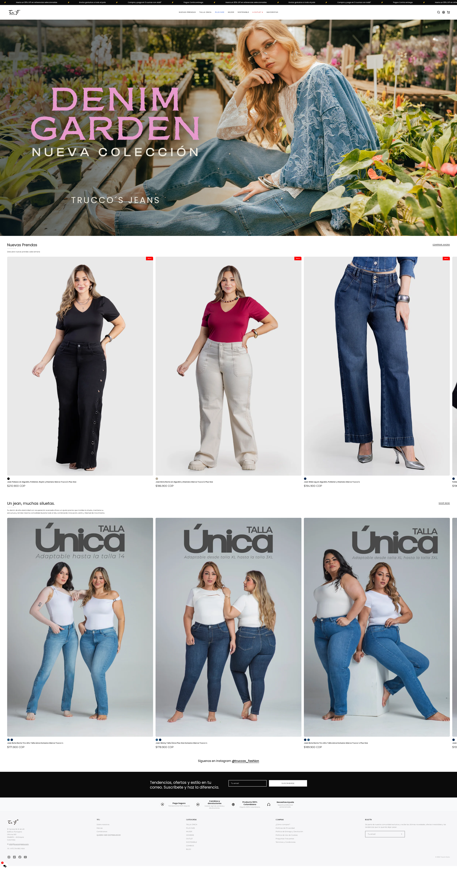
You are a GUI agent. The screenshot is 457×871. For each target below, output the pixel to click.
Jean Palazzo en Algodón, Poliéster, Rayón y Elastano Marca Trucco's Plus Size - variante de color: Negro (8, 478)
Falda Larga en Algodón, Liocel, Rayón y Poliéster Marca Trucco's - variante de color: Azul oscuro (453, 478)
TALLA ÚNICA (191, 824)
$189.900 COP (313, 747)
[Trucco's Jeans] (14, 12)
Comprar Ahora (441, 245)
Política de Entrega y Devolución (289, 831)
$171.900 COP (16, 747)
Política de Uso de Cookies (287, 835)
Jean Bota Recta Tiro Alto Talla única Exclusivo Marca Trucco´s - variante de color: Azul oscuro (11, 740)
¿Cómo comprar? (283, 824)
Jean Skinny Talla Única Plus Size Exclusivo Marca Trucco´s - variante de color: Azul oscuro (160, 740)
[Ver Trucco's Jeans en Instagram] (9, 857)
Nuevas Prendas (22, 245)
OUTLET (189, 839)
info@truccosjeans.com (19, 844)
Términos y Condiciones (286, 842)
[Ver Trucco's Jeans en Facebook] (20, 857)
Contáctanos (102, 831)
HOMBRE (190, 835)
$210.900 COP (16, 486)
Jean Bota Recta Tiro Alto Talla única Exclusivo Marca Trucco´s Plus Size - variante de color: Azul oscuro (305, 740)
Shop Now (444, 503)
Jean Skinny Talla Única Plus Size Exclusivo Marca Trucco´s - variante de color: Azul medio (157, 740)
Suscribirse (288, 783)
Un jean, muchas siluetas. (31, 503)
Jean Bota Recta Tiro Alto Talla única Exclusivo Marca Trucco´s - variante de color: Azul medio (8, 740)
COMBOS (190, 846)
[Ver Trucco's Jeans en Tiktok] (14, 857)
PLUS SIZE (190, 828)
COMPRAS (280, 820)
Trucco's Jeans (445, 857)
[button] (438, 12)
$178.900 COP (165, 747)
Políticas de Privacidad (285, 828)
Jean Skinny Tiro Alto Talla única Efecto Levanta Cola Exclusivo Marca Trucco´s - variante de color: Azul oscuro (453, 740)
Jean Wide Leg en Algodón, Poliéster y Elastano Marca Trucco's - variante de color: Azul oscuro (305, 478)
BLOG (188, 849)
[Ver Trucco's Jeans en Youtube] (25, 857)
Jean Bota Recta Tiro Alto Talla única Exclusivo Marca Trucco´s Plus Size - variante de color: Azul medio (308, 740)
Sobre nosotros (103, 824)
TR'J (98, 820)
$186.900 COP (165, 486)
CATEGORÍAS (191, 820)
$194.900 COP (313, 486)
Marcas (100, 828)
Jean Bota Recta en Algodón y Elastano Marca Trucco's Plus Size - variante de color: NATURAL (157, 478)
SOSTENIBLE (191, 842)
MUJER (189, 831)
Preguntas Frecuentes (285, 839)
